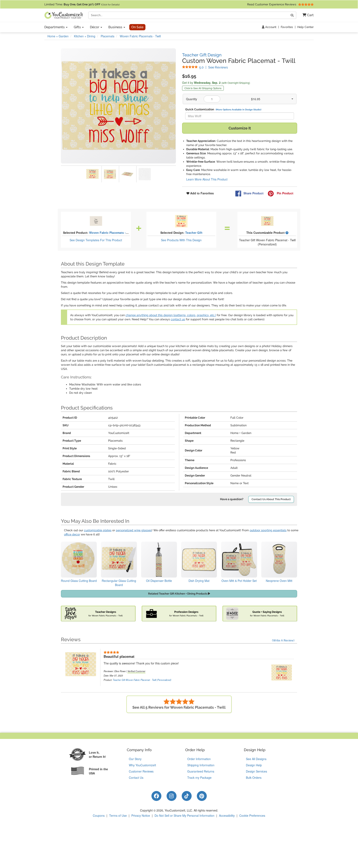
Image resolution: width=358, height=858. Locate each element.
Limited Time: (82, 4)
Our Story (135, 759)
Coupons (99, 815)
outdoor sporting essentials (268, 530)
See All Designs (256, 759)
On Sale (137, 27)
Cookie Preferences (252, 815)
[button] (306, 15)
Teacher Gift (193, 232)
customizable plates (97, 530)
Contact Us (136, 777)
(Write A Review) (283, 640)
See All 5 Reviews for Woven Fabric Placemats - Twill (179, 707)
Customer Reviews (141, 771)
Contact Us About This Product (271, 499)
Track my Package (199, 777)
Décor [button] (95, 27)
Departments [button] (54, 27)
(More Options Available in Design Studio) (238, 109)
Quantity (191, 99)
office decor (72, 534)
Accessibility (227, 815)
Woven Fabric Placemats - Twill (111, 232)
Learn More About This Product (206, 179)
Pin (284, 193)
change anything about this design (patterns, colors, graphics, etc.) (171, 315)
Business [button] (115, 27)
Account (270, 27)
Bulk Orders (253, 777)
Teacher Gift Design (201, 54)
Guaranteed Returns (200, 771)
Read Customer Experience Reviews (272, 4)
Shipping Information (200, 765)
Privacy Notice (140, 815)
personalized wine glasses (134, 530)
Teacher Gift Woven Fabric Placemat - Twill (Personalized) (142, 679)
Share (253, 193)
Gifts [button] (78, 27)
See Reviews (213, 67)
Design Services (256, 771)
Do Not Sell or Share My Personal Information (184, 815)
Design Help (254, 765)
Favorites (287, 27)
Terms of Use (118, 815)
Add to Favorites (201, 193)
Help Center (305, 27)
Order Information (199, 759)
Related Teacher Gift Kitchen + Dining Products (178, 593)
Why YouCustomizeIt (142, 765)
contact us (178, 319)
